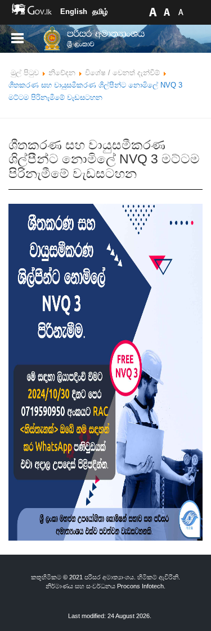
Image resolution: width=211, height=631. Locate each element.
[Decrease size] (180, 11)
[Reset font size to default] (166, 11)
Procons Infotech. (141, 586)
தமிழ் (100, 11)
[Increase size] (152, 11)
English (73, 11)
